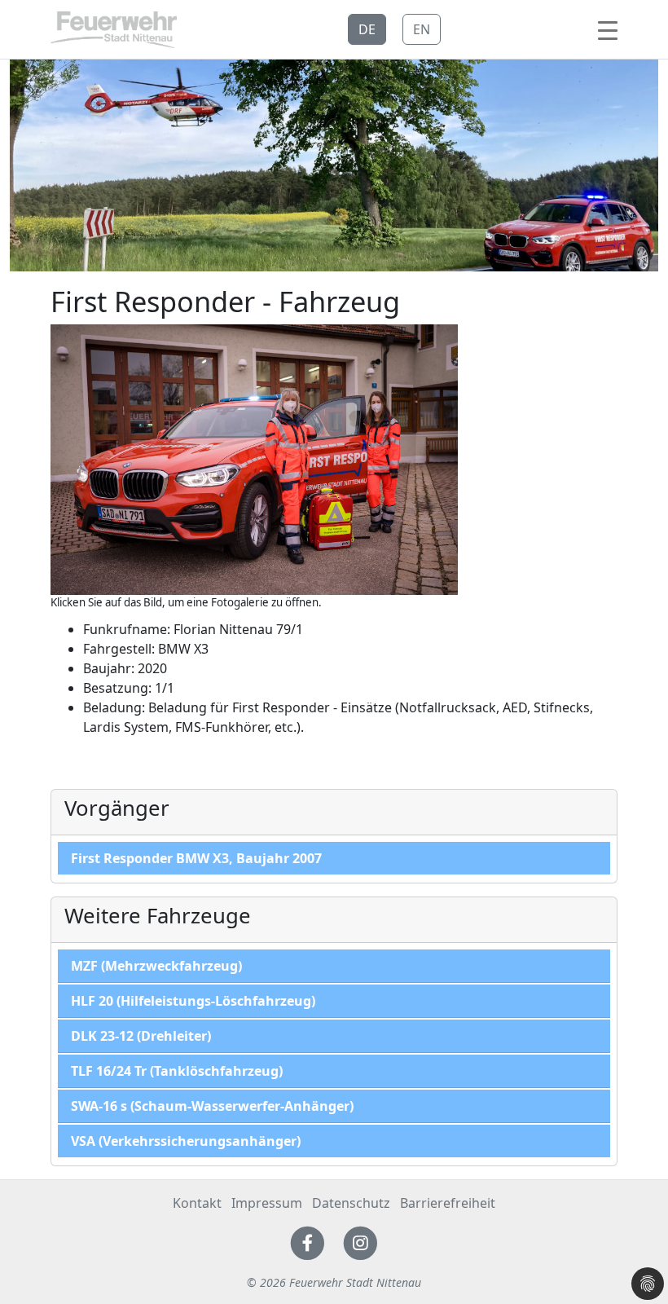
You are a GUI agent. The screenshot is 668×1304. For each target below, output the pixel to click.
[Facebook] (307, 1242)
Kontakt (197, 1203)
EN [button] (421, 29)
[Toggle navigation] (607, 29)
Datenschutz (351, 1203)
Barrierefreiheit (447, 1203)
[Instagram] (360, 1242)
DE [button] (367, 29)
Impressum (266, 1203)
